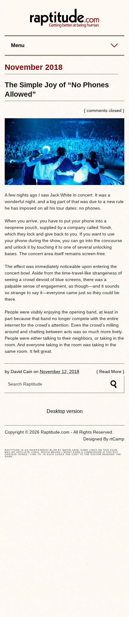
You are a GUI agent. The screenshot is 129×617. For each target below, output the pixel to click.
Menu (17, 45)
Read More (110, 371)
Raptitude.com (64, 18)
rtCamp (117, 438)
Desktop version (65, 411)
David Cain (21, 371)
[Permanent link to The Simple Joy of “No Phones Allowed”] (64, 151)
